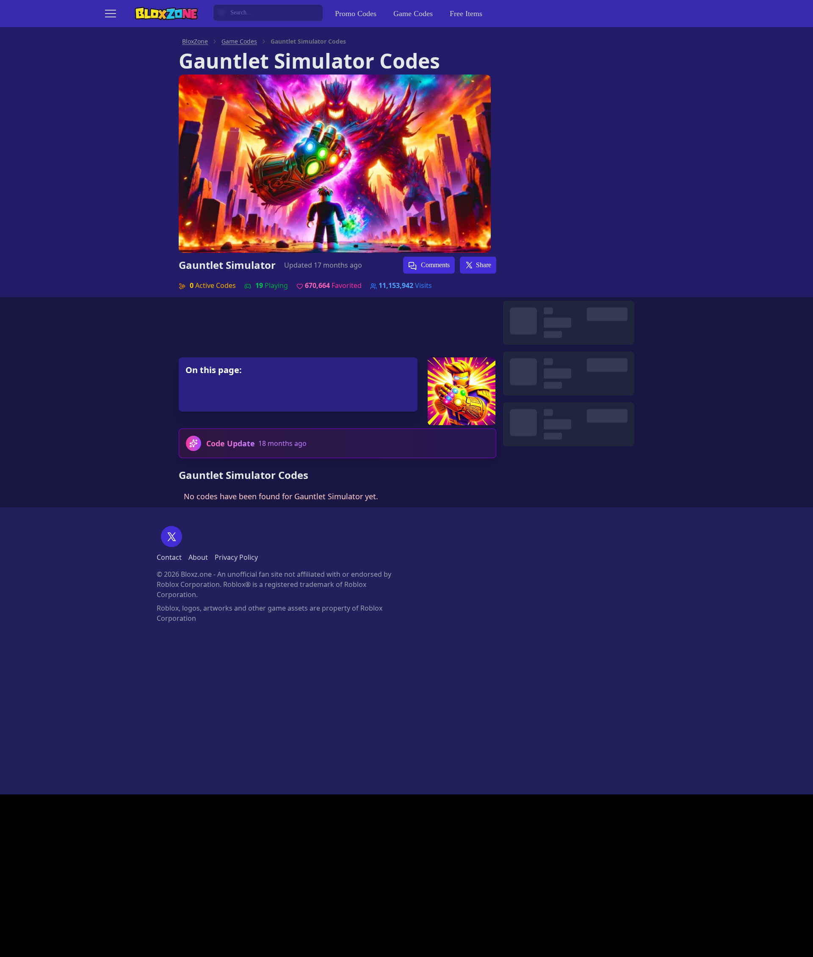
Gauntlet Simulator (227, 265)
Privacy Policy (236, 557)
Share (483, 264)
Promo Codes (355, 13)
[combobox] (268, 12)
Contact (169, 557)
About (198, 557)
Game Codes (413, 13)
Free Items (466, 13)
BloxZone (195, 41)
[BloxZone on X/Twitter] (171, 536)
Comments (434, 264)
